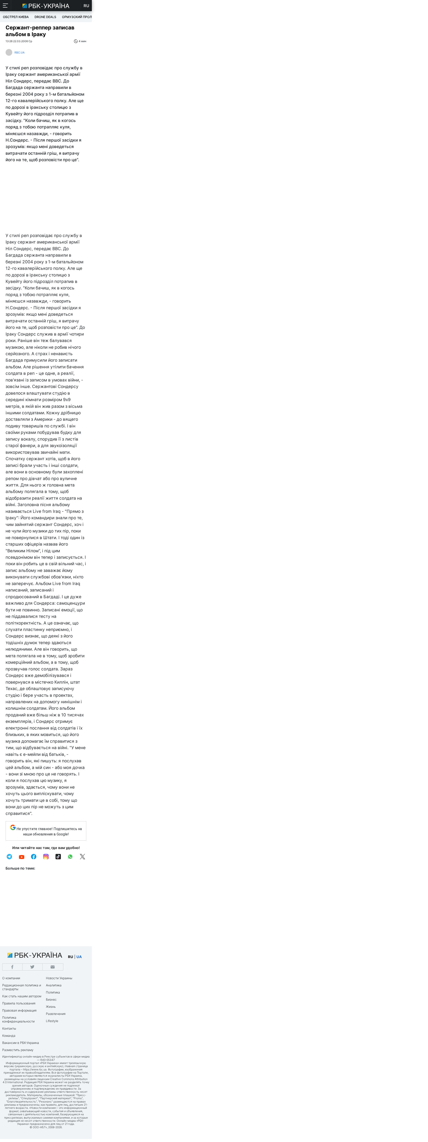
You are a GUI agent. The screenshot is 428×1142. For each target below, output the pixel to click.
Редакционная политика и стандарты (21, 987)
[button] (5, 5)
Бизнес (51, 999)
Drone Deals (45, 17)
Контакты (9, 1028)
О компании (11, 978)
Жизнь (51, 1006)
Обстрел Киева (16, 17)
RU (86, 5)
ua (79, 956)
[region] (46, 199)
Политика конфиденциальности (18, 1019)
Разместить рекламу (17, 1050)
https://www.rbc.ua (35, 1069)
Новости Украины (59, 978)
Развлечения (56, 1014)
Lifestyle (52, 1021)
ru (70, 956)
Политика (53, 992)
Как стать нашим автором (21, 996)
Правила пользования (18, 1003)
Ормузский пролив (79, 17)
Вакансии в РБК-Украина (20, 1043)
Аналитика (54, 985)
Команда (8, 1035)
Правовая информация (19, 1010)
